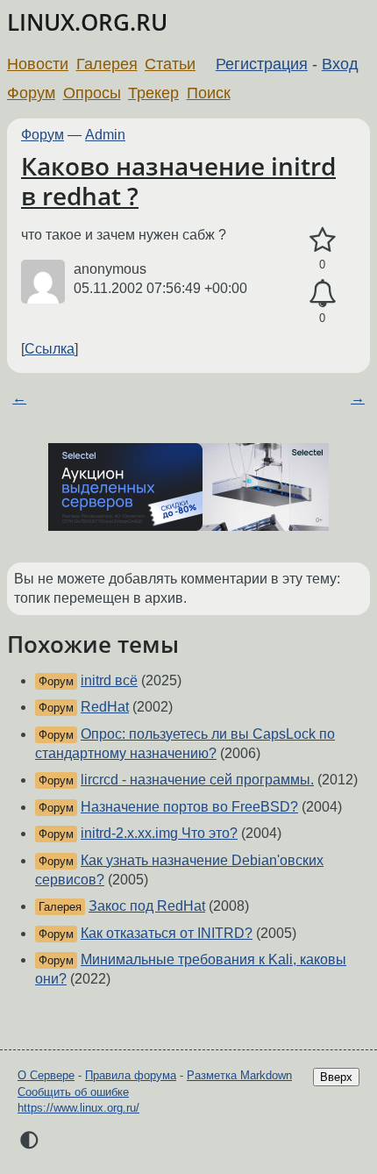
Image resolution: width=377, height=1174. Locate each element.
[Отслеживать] (322, 294)
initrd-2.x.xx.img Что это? (159, 833)
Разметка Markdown (239, 1075)
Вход (340, 64)
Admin (105, 134)
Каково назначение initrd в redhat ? (178, 180)
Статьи (170, 64)
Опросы (92, 93)
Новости (37, 64)
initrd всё (109, 680)
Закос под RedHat (147, 905)
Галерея (107, 64)
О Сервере (46, 1075)
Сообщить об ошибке (73, 1092)
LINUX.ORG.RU (87, 22)
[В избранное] (322, 240)
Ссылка (50, 348)
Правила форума (130, 1075)
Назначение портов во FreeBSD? (189, 806)
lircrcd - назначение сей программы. (197, 779)
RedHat (105, 706)
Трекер (153, 93)
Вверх (336, 1077)
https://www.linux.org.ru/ (78, 1107)
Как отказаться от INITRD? (167, 933)
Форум (31, 93)
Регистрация (262, 64)
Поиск (209, 93)
